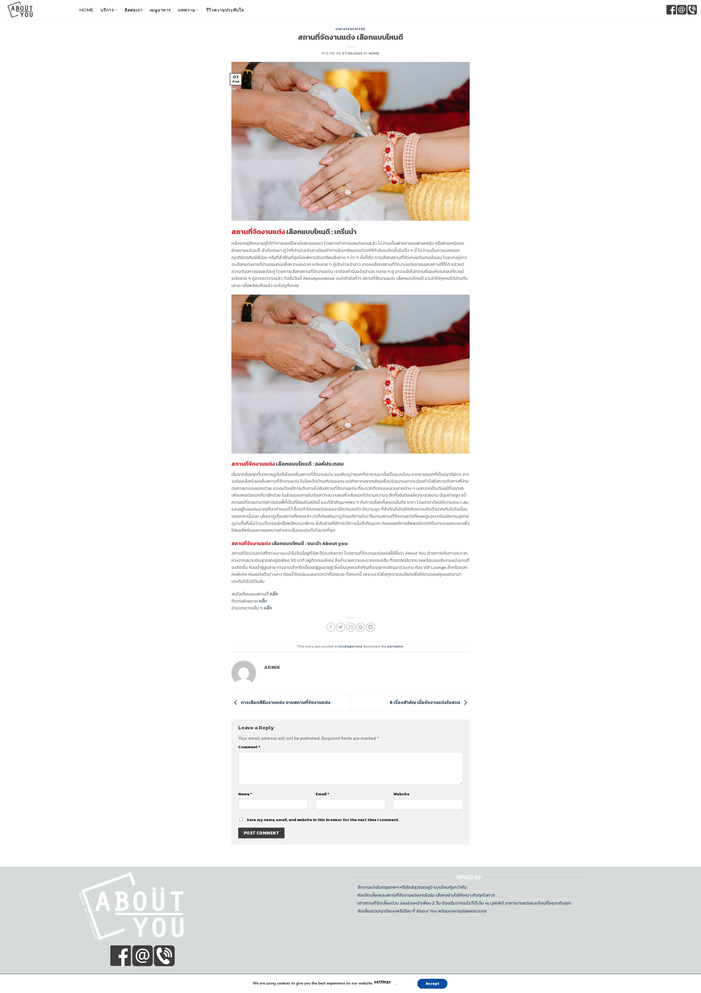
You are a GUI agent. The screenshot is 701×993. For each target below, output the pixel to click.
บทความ (186, 9)
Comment (249, 747)
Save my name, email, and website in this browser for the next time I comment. (323, 820)
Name (245, 794)
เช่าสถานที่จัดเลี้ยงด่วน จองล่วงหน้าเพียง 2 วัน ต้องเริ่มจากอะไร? (415, 903)
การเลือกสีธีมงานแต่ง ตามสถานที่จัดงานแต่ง (285, 702)
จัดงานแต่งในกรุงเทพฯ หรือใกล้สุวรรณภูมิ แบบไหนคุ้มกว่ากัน (412, 887)
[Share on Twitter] (340, 627)
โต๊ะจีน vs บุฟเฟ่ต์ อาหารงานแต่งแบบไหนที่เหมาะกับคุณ (522, 903)
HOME (86, 9)
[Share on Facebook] (330, 627)
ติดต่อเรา (133, 9)
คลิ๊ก (274, 594)
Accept (432, 983)
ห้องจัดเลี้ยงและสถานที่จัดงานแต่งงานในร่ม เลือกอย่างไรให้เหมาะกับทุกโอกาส (426, 895)
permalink (395, 646)
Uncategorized (350, 29)
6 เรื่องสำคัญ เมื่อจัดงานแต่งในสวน (425, 702)
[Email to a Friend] (350, 627)
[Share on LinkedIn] (370, 627)
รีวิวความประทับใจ (225, 9)
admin (374, 53)
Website (401, 794)
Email (322, 794)
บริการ (107, 9)
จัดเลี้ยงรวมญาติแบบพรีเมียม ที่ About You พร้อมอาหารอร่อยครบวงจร (422, 911)
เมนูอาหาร (160, 9)
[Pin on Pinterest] (360, 627)
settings (382, 982)
